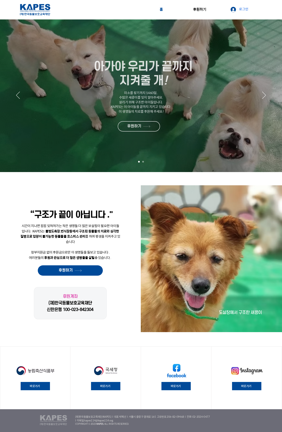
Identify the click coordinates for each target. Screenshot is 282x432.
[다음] (264, 95)
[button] (199, 9)
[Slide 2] (143, 162)
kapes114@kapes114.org (98, 420)
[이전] (18, 95)
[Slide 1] (139, 162)
